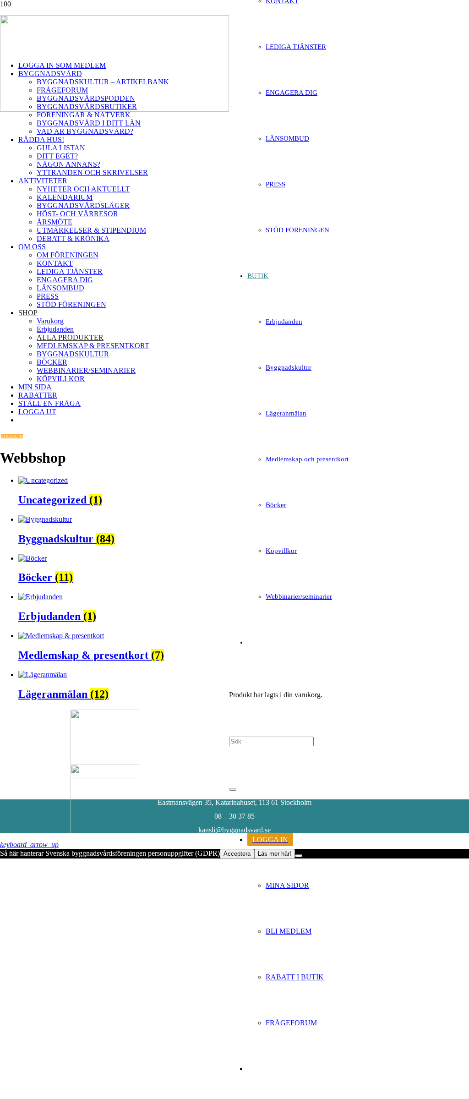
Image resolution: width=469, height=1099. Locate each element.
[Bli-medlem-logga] (105, 831)
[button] (29, 844)
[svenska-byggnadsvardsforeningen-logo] (114, 109)
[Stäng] (232, 789)
